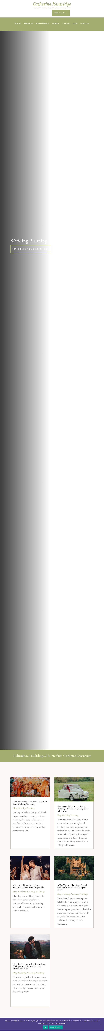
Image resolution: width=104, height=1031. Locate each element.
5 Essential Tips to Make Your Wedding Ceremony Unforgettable (28, 886)
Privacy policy (55, 1027)
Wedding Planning (26, 808)
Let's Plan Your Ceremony (31, 249)
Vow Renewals (42, 24)
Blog (75, 24)
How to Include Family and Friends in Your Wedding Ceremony (30, 802)
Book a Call (61, 13)
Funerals (66, 24)
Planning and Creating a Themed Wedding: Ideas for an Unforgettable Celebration (73, 808)
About (18, 24)
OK (45, 1027)
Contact (84, 24)
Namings (55, 24)
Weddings (28, 24)
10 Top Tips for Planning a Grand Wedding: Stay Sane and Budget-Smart (72, 887)
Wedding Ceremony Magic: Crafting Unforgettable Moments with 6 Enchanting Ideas (29, 966)
